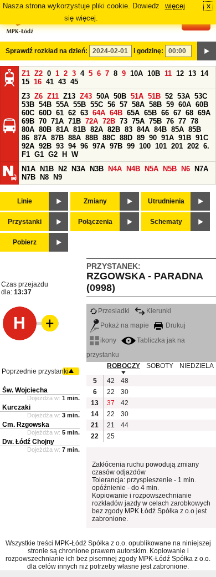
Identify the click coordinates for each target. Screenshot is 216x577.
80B (45, 129)
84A (143, 129)
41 (50, 82)
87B (57, 138)
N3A (78, 169)
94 (72, 146)
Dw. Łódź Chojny (28, 442)
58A (138, 104)
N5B (170, 169)
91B (184, 138)
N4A (115, 169)
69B (28, 121)
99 (131, 146)
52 (169, 96)
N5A (151, 169)
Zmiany (95, 201)
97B (116, 146)
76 (170, 121)
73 (123, 121)
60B (202, 104)
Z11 (53, 96)
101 (161, 146)
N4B (133, 169)
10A (136, 73)
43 (62, 82)
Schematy (166, 222)
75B (155, 121)
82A (96, 129)
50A (102, 96)
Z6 (38, 96)
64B (116, 113)
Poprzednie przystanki (35, 371)
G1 (39, 154)
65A (133, 113)
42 (111, 381)
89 (141, 138)
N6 (185, 169)
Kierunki (158, 311)
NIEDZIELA (196, 366)
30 (124, 392)
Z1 (26, 73)
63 (84, 113)
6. (206, 146)
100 (145, 146)
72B (108, 121)
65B (150, 113)
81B (79, 129)
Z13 (69, 96)
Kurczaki (16, 407)
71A (57, 121)
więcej (175, 6)
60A (184, 104)
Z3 (26, 96)
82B (113, 129)
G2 (53, 154)
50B (120, 96)
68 (189, 113)
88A (74, 138)
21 (111, 425)
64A (98, 113)
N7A (201, 169)
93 (60, 146)
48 (124, 381)
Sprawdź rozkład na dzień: (47, 51)
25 (111, 436)
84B (160, 129)
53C (200, 96)
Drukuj (175, 325)
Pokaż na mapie (124, 325)
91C (202, 138)
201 (177, 146)
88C (108, 138)
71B (74, 121)
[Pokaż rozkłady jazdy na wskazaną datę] (206, 51)
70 (43, 121)
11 (168, 73)
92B (45, 146)
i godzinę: (148, 51)
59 (170, 104)
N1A (28, 169)
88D (126, 138)
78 (194, 121)
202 (193, 146)
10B (153, 73)
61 (60, 113)
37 (111, 403)
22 (111, 392)
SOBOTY (159, 366)
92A (28, 146)
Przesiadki (114, 311)
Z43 (86, 96)
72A (91, 121)
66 (165, 113)
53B (28, 104)
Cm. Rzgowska (25, 424)
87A (40, 138)
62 (72, 113)
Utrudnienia (166, 201)
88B (91, 138)
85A (177, 129)
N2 (62, 169)
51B (154, 96)
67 (177, 113)
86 (25, 138)
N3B (97, 169)
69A (204, 113)
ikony (108, 340)
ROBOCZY (123, 366)
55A (62, 104)
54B (45, 104)
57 (123, 104)
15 (25, 82)
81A (62, 129)
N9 (57, 177)
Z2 (38, 73)
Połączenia (95, 222)
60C (28, 113)
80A (28, 129)
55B (79, 104)
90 (153, 138)
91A (167, 138)
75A (138, 121)
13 (192, 73)
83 (128, 129)
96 (84, 146)
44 (124, 425)
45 (74, 82)
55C (96, 104)
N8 (44, 177)
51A (137, 96)
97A (98, 146)
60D (45, 113)
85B (194, 129)
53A (183, 96)
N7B (28, 177)
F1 (26, 154)
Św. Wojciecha (25, 390)
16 (38, 82)
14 (204, 73)
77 (182, 121)
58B (155, 104)
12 (180, 73)
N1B (47, 169)
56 (111, 104)
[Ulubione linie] (46, 323)
